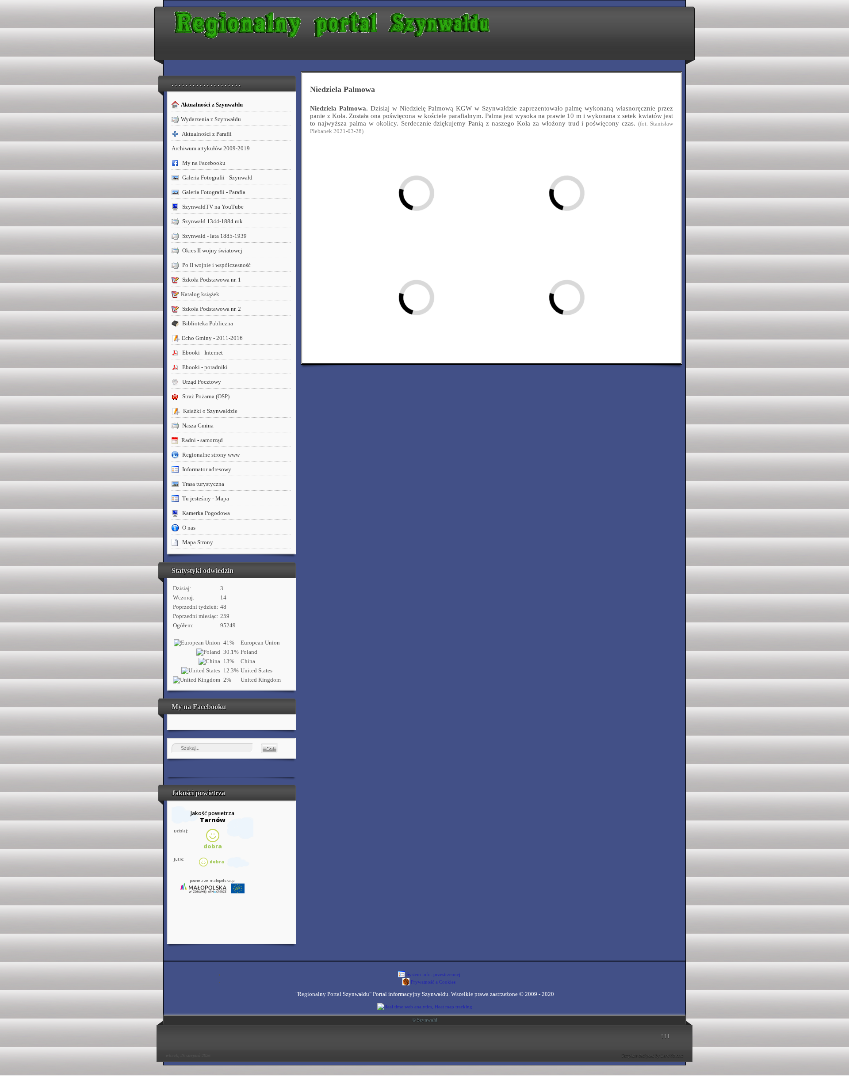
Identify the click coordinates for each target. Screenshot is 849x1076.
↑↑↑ (665, 1035)
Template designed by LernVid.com (652, 1055)
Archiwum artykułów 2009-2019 (211, 148)
